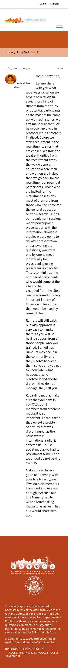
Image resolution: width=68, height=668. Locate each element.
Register (54, 3)
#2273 (60, 68)
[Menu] (58, 25)
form (53, 632)
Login (43, 3)
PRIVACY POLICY (33, 649)
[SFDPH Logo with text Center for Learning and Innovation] (25, 19)
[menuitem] (54, 4)
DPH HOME (12, 649)
